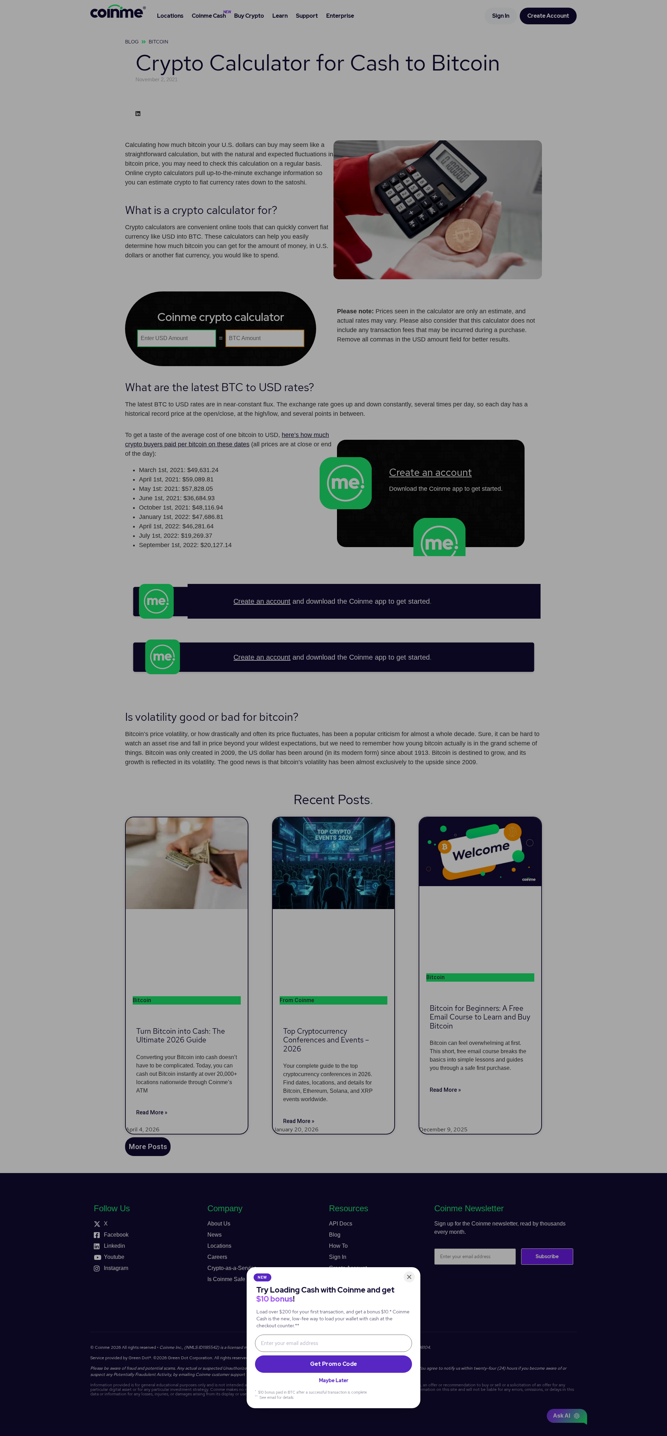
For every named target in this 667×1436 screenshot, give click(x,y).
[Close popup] (409, 1276)
